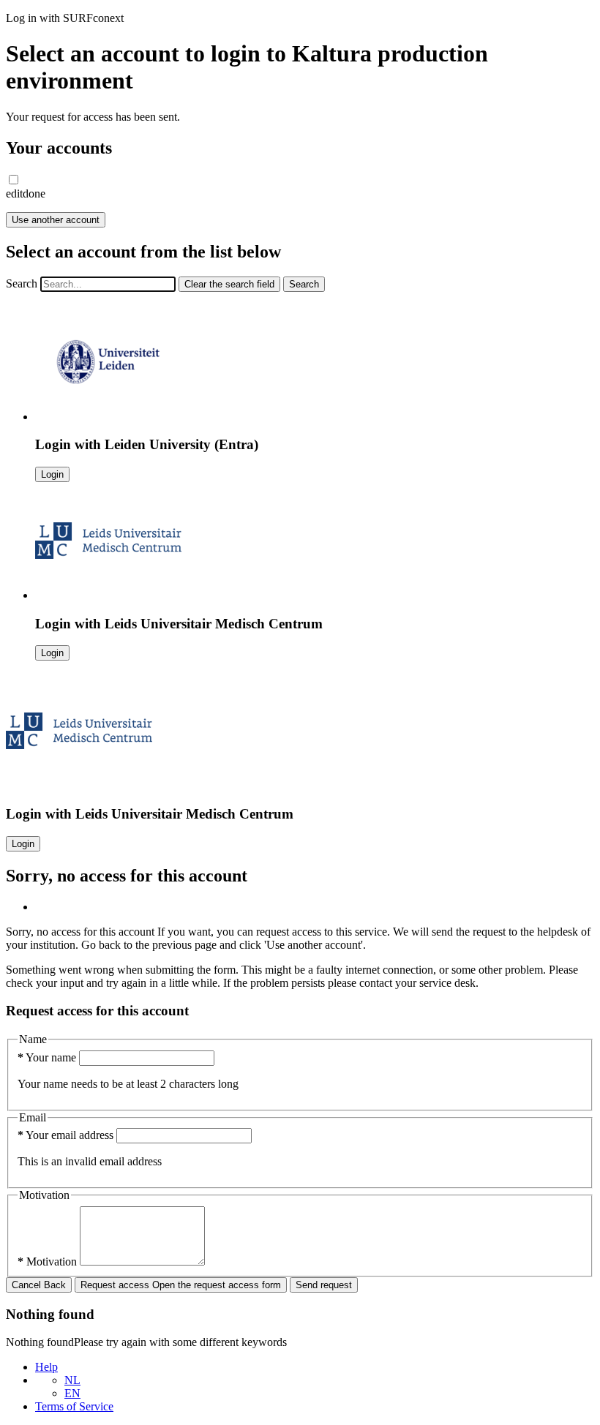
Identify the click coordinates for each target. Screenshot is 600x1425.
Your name (48, 1057)
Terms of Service (74, 1406)
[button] (13, 179)
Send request (324, 1284)
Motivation (49, 1261)
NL (72, 1380)
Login (52, 474)
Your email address (67, 1135)
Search (21, 283)
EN (72, 1393)
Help (46, 1367)
